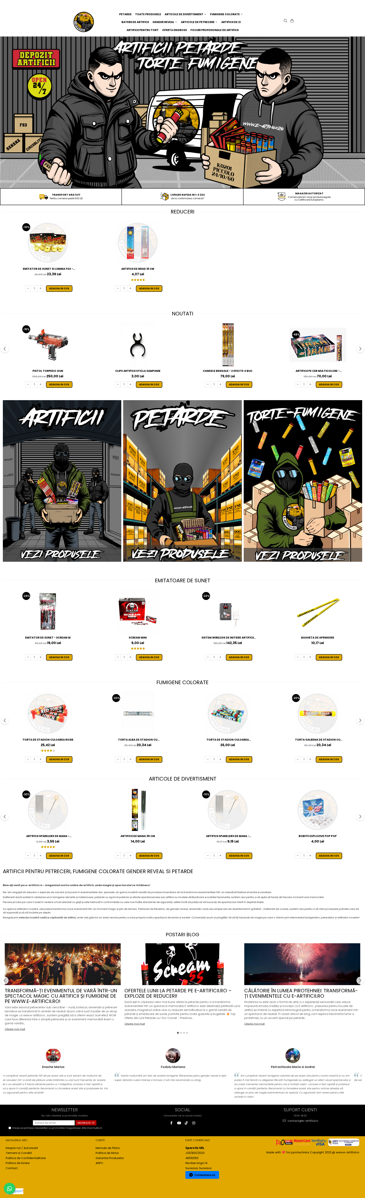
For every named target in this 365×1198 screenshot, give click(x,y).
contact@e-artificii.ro (302, 1121)
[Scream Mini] (137, 611)
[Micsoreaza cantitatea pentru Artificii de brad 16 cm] (118, 288)
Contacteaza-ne (204, 1175)
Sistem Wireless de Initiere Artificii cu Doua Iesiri (228, 638)
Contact (12, 1168)
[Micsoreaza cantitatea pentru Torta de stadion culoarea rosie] (28, 759)
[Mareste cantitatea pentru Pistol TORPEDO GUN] (40, 384)
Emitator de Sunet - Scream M (48, 637)
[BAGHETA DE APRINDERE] (317, 612)
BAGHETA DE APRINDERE (317, 637)
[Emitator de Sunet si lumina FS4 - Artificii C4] (47, 242)
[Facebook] (171, 1123)
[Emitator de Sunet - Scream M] (47, 611)
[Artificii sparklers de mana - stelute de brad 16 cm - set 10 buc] (47, 810)
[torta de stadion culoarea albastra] (227, 713)
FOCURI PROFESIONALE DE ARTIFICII (214, 30)
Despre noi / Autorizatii (22, 1148)
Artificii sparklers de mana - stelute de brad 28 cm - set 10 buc (227, 836)
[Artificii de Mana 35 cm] (137, 810)
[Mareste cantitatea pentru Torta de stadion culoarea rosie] (40, 759)
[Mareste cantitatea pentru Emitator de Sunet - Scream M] (40, 657)
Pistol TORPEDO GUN (48, 371)
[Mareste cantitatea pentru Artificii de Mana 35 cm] (130, 856)
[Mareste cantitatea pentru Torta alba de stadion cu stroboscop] (130, 759)
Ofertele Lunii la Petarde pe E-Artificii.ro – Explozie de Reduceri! (178, 993)
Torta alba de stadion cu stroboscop (137, 740)
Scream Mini (138, 637)
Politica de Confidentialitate (26, 1158)
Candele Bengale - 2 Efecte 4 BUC (227, 371)
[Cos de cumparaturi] (292, 21)
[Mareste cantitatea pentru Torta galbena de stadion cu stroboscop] (310, 759)
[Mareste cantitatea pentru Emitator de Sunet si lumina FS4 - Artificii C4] (40, 288)
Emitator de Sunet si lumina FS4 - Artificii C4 (48, 269)
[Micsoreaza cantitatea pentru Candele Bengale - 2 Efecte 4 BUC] (208, 384)
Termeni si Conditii (19, 1153)
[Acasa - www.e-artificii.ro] (85, 22)
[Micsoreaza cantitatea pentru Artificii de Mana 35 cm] (118, 856)
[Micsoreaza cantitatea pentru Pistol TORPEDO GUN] (28, 384)
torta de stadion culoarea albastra (227, 740)
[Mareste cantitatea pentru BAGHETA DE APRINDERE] (310, 657)
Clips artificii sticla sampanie (137, 371)
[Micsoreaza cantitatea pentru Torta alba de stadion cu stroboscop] (118, 759)
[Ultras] (182, 112)
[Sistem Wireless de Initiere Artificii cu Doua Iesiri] (227, 611)
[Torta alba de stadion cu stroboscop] (137, 713)
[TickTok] (186, 1123)
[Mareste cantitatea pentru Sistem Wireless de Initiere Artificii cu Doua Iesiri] (220, 657)
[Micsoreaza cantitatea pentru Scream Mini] (118, 657)
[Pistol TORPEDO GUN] (47, 344)
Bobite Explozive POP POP (318, 836)
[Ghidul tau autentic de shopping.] (15, 1191)
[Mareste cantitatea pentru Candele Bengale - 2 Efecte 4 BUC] (220, 384)
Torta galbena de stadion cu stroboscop (317, 740)
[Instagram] (193, 1123)
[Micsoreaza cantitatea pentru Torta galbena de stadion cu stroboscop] (298, 759)
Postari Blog (182, 934)
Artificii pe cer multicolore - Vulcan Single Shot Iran (318, 371)
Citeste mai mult (15, 1029)
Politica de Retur (107, 1153)
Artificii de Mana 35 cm (138, 836)
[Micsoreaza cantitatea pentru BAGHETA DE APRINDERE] (298, 657)
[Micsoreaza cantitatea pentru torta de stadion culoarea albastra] (208, 759)
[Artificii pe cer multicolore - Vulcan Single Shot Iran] (317, 345)
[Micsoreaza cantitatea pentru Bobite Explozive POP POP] (298, 856)
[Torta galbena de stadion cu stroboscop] (317, 713)
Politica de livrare (18, 1163)
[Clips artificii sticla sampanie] (137, 344)
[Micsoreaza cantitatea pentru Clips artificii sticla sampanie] (118, 384)
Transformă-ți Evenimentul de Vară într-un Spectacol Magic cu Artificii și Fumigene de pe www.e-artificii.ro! (61, 996)
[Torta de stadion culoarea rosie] (47, 713)
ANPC (99, 1163)
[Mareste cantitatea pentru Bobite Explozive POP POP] (310, 856)
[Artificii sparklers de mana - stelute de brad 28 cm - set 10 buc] (227, 810)
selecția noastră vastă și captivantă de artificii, (47, 917)
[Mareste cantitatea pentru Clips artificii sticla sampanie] (130, 384)
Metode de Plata (108, 1148)
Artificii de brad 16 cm (137, 269)
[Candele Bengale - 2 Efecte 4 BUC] (227, 344)
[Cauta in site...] (285, 21)
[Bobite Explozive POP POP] (317, 810)
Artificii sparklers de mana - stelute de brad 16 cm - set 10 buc (48, 836)
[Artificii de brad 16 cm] (137, 242)
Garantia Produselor (110, 1158)
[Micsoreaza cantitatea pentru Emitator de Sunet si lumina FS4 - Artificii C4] (28, 288)
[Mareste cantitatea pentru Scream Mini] (130, 657)
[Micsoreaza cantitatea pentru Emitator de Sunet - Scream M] (28, 657)
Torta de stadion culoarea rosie (47, 740)
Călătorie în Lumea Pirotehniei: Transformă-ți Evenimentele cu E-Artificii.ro (301, 993)
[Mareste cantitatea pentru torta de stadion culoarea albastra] (220, 759)
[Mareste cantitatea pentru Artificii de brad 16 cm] (130, 288)
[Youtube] (178, 1123)
